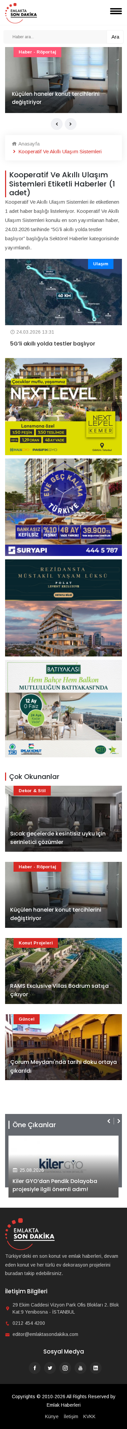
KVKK (89, 1416)
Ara (115, 37)
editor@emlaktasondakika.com (45, 1334)
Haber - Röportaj (37, 51)
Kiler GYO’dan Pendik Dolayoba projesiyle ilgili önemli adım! (55, 1185)
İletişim (71, 1416)
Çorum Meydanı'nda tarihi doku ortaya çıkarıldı (63, 1066)
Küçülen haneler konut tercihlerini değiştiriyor (56, 98)
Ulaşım (100, 263)
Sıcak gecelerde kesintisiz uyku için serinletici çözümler (58, 838)
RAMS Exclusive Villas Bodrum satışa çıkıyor (59, 990)
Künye (52, 1416)
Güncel (27, 1019)
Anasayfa (28, 144)
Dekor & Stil (32, 790)
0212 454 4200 (29, 1323)
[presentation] (57, 124)
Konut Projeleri (36, 942)
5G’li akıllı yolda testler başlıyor (52, 344)
